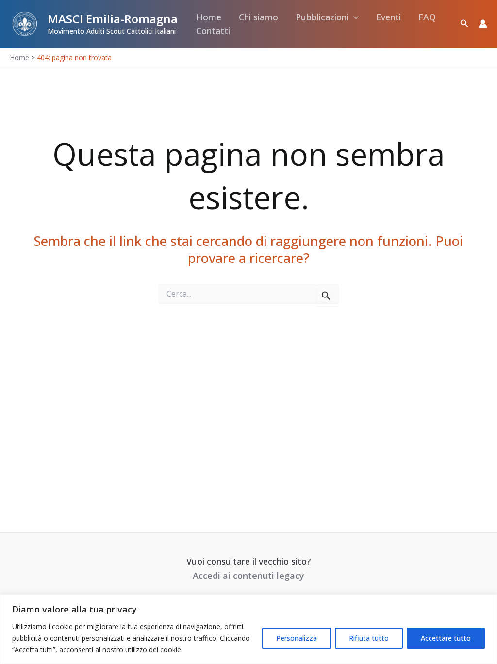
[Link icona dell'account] (483, 23)
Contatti (213, 30)
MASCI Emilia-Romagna (113, 19)
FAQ (427, 17)
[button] (353, 17)
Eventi (388, 17)
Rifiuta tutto (369, 638)
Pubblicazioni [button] (322, 17)
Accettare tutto (446, 638)
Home (208, 17)
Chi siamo (258, 17)
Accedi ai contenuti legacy (248, 575)
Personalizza (296, 638)
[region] (248, 629)
